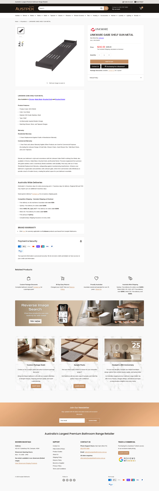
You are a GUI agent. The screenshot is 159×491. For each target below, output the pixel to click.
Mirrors (25, 15)
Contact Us (95, 66)
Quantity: (93, 55)
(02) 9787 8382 (84, 448)
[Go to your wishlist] (135, 8)
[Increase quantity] (109, 55)
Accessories (104, 15)
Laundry (121, 15)
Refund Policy (94, 77)
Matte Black (38, 99)
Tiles (88, 15)
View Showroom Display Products (26, 463)
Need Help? (139, 2)
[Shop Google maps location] (127, 458)
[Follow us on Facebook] (63, 480)
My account (116, 9)
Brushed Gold (47, 99)
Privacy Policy (57, 466)
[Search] (106, 8)
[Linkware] (99, 28)
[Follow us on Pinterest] (70, 480)
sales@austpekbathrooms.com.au (96, 452)
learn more (79, 386)
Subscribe (93, 420)
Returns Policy (57, 460)
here (24, 231)
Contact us (35, 194)
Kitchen (113, 15)
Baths (45, 15)
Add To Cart (109, 61)
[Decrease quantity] (99, 55)
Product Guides (57, 451)
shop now (36, 386)
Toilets (39, 15)
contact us (111, 70)
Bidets (32, 15)
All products (23, 21)
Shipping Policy (57, 457)
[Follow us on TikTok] (74, 480)
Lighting (129, 15)
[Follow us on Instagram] (67, 480)
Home (16, 21)
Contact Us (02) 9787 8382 (120, 7)
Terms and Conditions (59, 468)
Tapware (52, 15)
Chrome (31, 99)
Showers (68, 15)
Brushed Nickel (60, 99)
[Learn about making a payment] (36, 249)
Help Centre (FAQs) (59, 449)
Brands (136, 15)
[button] (142, 8)
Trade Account (128, 2)
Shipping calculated (110, 49)
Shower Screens (79, 15)
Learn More (123, 453)
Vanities (17, 15)
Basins (60, 15)
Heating (95, 15)
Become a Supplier (58, 463)
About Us (98, 289)
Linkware (101, 38)
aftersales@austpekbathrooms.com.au (92, 458)
